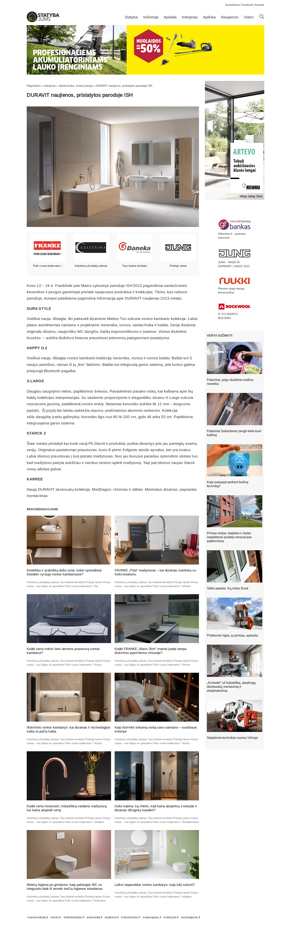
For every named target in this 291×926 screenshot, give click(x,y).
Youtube (259, 4)
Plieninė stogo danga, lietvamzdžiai (231, 290)
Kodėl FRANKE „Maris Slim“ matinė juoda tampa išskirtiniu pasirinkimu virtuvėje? (150, 651)
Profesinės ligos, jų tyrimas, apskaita (232, 635)
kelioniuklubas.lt (74, 917)
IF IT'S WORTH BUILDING (228, 316)
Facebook (247, 4)
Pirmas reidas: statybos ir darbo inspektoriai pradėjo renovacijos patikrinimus (229, 537)
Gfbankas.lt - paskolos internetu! (232, 235)
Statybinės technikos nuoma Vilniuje (232, 737)
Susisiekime (232, 4)
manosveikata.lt (38, 917)
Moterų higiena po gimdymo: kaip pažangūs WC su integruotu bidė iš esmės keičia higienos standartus (65, 887)
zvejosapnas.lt (152, 917)
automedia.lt (94, 917)
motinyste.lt (171, 917)
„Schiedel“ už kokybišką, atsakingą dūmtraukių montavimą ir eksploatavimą (231, 686)
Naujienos (229, 17)
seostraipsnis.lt (190, 917)
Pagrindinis (34, 85)
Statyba (131, 17)
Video (249, 17)
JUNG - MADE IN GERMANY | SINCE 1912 (234, 264)
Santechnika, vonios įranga (76, 85)
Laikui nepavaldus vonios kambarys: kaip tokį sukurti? (155, 885)
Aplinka (209, 17)
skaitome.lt (112, 917)
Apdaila (170, 17)
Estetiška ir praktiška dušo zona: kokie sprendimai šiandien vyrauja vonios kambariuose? (64, 572)
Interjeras (190, 17)
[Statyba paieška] (262, 18)
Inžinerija (150, 17)
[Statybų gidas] (43, 21)
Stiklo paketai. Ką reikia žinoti (227, 588)
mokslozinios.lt (130, 917)
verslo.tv (55, 917)
